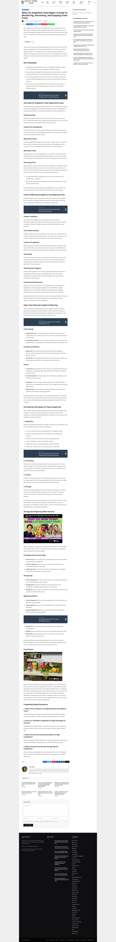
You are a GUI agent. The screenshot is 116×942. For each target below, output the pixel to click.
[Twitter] (17, 33)
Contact (56, 939)
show (32, 41)
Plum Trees (74, 908)
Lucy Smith (31, 766)
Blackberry (74, 848)
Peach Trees (74, 900)
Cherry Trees (74, 852)
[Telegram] (17, 41)
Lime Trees (74, 885)
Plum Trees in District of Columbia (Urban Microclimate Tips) (62, 880)
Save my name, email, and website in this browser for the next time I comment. (41, 821)
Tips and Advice (81, 2)
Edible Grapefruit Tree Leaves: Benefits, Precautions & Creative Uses (45, 793)
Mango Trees (60, 2)
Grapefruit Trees (25, 9)
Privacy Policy (62, 939)
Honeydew (74, 871)
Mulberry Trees (75, 890)
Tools (73, 929)
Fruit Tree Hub (27, 939)
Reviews (73, 916)
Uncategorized (75, 931)
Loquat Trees (74, 887)
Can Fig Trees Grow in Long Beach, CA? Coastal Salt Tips (61, 874)
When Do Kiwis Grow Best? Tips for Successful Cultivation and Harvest (81, 49)
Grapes (73, 867)
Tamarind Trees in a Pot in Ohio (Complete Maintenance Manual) (61, 869)
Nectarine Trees (75, 892)
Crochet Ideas (75, 854)
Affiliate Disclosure (91, 939)
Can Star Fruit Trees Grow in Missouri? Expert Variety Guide (62, 847)
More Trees (74, 2)
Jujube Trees (74, 873)
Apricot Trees (74, 844)
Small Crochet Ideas (76, 917)
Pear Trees (74, 902)
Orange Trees (67, 2)
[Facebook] (17, 31)
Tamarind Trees (75, 923)
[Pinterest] (17, 39)
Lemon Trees (53, 2)
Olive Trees (74, 894)
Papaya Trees (74, 898)
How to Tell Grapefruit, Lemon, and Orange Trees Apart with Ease (29, 784)
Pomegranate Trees (76, 910)
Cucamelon (74, 858)
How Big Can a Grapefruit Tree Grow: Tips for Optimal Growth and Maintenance (62, 784)
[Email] (17, 44)
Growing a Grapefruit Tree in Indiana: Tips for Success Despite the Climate (61, 793)
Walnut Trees (74, 933)
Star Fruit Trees (75, 919)
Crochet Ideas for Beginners (77, 856)
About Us (89, 2)
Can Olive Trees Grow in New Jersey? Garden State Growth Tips (61, 842)
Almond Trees (75, 840)
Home (43, 2)
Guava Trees (74, 869)
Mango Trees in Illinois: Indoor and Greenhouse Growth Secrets (62, 857)
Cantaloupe (74, 850)
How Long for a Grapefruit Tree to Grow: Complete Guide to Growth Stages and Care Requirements (45, 784)
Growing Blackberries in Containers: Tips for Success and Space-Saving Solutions (83, 22)
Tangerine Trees (75, 925)
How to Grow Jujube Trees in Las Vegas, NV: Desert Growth (61, 852)
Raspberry (74, 914)
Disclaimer (77, 939)
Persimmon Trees (75, 904)
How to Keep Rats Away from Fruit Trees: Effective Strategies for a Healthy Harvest (83, 54)
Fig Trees (74, 863)
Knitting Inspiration (76, 881)
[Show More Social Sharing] (56, 24)
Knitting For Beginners (76, 877)
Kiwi (73, 875)
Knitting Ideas (75, 879)
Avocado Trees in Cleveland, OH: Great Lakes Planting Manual (83, 30)
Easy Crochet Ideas (76, 860)
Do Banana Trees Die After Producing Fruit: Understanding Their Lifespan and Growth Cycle (83, 35)
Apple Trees (47, 2)
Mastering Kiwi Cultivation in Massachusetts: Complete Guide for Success (83, 45)
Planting (73, 906)
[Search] (94, 2)
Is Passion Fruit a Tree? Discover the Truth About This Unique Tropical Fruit (83, 63)
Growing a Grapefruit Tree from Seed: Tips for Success (29, 792)
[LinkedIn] (17, 36)
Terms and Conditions (70, 939)
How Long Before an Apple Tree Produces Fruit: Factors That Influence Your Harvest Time (83, 41)
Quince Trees (74, 912)
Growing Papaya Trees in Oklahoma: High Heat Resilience (60, 863)
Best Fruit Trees (75, 846)
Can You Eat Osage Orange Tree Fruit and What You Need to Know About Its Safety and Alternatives (83, 59)
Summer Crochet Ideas (76, 921)
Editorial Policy (83, 939)
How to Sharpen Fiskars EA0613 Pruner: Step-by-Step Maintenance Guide (83, 26)
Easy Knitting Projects (76, 861)
